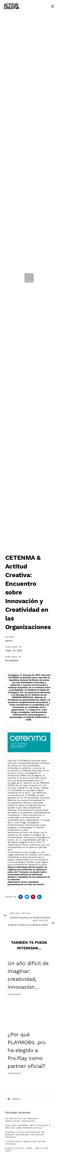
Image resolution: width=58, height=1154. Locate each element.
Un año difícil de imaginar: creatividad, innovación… (22, 1119)
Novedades (11, 660)
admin (9, 640)
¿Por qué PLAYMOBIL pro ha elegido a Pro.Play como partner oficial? (27, 1126)
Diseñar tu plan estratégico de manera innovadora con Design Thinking (24, 1134)
